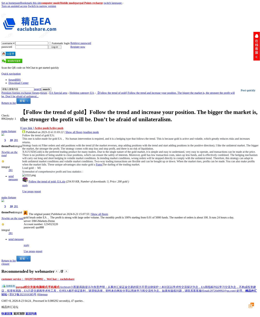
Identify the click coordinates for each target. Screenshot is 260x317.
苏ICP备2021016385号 (22, 294)
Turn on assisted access (14, 6)
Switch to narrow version (42, 6)
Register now (77, 46)
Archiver (65, 287)
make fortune (8, 131)
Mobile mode (67, 2)
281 (16, 140)
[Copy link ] (27, 128)
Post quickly (248, 90)
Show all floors (73, 132)
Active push (41, 128)
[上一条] (57, 271)
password (6, 46)
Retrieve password (80, 43)
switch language (113, 2)
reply (25, 185)
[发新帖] (23, 102)
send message (13, 178)
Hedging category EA (82, 92)
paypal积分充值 (26, 287)
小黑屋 (74, 287)
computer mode (50, 2)
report (37, 191)
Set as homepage (10, 2)
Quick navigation (11, 73)
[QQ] (8, 287)
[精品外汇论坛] (30, 36)
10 (11, 140)
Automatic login (61, 43)
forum (14, 79)
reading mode (91, 132)
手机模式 (53, 287)
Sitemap (43, 294)
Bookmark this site (30, 2)
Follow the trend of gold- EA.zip (47, 181)
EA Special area (58, 92)
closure (5, 263)
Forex (99, 164)
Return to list (8, 102)
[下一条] (66, 271)
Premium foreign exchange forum (20, 92)
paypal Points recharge (89, 2)
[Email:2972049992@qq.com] (256, 46)
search (37, 89)
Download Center (18, 82)
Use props (28, 191)
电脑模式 (42, 287)
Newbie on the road (12, 218)
